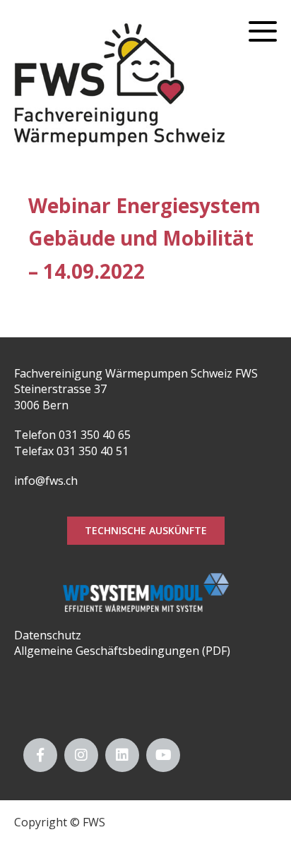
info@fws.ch (46, 480)
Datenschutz (47, 635)
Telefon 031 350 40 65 (72, 434)
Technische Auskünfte (146, 530)
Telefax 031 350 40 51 (71, 451)
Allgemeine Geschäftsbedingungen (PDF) (122, 650)
